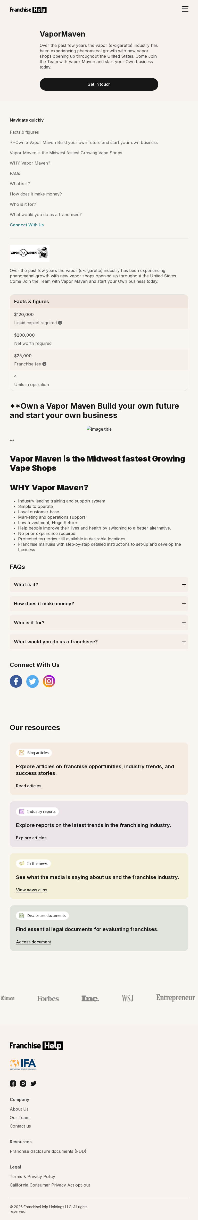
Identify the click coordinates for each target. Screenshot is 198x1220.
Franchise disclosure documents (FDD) (48, 1151)
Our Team (19, 1117)
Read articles (28, 785)
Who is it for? (23, 204)
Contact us (20, 1126)
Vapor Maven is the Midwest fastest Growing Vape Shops (66, 152)
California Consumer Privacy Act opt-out (50, 1185)
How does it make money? (36, 194)
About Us (19, 1109)
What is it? (20, 183)
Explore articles (31, 837)
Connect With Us (27, 224)
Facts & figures (24, 132)
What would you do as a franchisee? (46, 214)
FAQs (15, 173)
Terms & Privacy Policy (32, 1176)
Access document (33, 941)
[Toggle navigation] (185, 9)
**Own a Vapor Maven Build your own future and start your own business (84, 142)
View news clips (31, 889)
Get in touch (99, 84)
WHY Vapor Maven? (30, 163)
